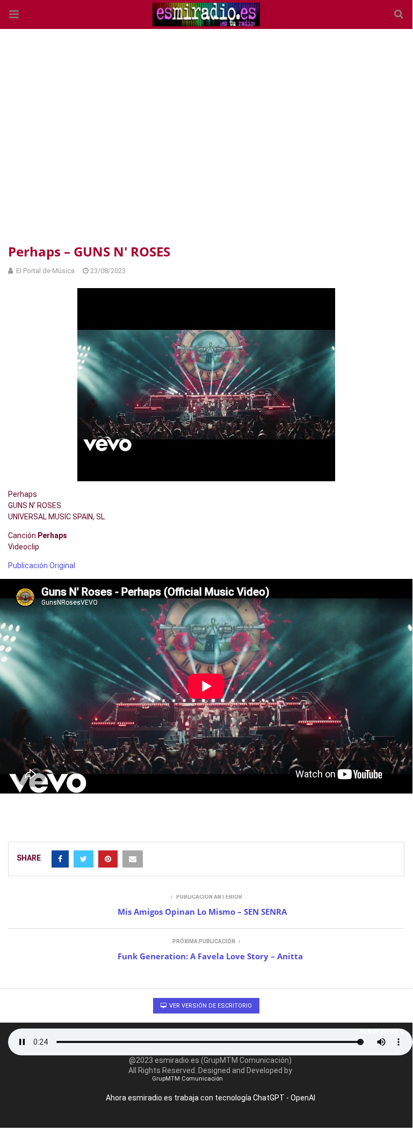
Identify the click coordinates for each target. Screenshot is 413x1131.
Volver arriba (379, 1032)
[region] (206, 134)
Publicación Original (41, 565)
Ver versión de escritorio (210, 1005)
